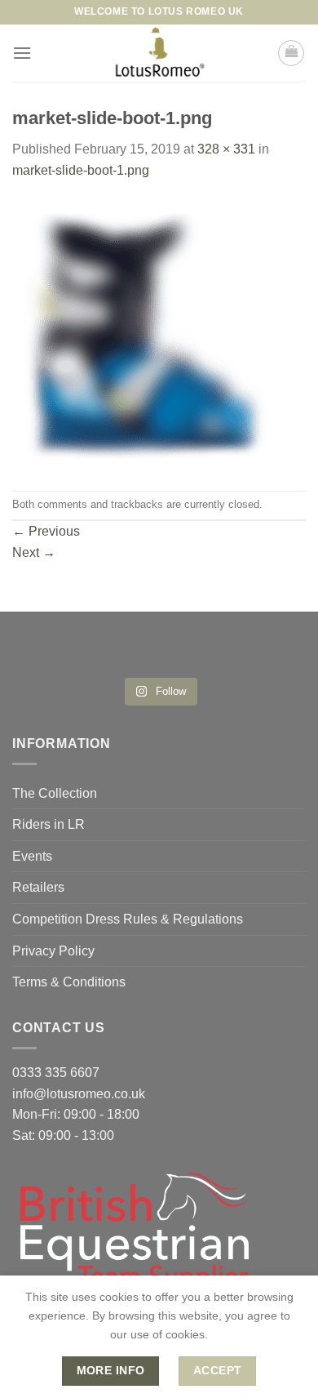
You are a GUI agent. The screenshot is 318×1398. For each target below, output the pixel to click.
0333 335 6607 (55, 1073)
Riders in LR (48, 824)
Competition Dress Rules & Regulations (127, 919)
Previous (46, 531)
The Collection (54, 793)
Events (32, 856)
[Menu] (22, 53)
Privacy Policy (53, 951)
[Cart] (291, 53)
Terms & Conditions (69, 982)
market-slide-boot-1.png (80, 170)
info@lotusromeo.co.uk (78, 1094)
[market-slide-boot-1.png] (146, 334)
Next (33, 552)
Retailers (38, 887)
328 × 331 (226, 149)
